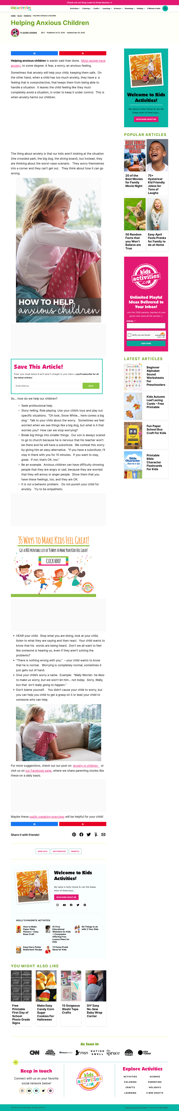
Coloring (86, 8)
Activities (74, 8)
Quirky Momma (30, 33)
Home (13, 16)
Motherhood (59, 851)
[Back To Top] (16, 1062)
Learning (106, 8)
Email (131, 321)
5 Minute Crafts (153, 8)
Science (117, 8)
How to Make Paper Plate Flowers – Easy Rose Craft (30, 930)
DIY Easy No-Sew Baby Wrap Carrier (94, 1011)
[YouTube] (64, 905)
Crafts (96, 8)
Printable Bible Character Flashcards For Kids (154, 462)
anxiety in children (86, 765)
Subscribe (146, 343)
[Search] (165, 8)
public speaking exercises (46, 816)
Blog (20, 16)
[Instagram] (57, 905)
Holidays (155, 1087)
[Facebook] (71, 905)
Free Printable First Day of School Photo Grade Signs (21, 1014)
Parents (27, 16)
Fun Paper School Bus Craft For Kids (156, 429)
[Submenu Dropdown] (79, 8)
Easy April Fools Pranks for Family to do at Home (157, 240)
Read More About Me (66, 897)
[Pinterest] (85, 905)
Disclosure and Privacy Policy (136, 1108)
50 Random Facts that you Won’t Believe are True (133, 241)
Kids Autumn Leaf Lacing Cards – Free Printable (156, 402)
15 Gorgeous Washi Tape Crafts (71, 1009)
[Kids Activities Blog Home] (21, 8)
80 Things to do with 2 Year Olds (90, 927)
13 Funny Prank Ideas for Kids (60, 948)
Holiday (140, 8)
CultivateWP (163, 1108)
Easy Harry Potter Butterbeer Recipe (32, 948)
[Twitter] (78, 905)
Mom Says (42, 851)
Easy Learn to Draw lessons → (97, 2)
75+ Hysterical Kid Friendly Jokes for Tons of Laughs (156, 184)
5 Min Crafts (154, 1093)
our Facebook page (38, 770)
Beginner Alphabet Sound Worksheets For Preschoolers (156, 376)
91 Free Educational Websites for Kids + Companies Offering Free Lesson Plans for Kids (61, 934)
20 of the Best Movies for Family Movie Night (134, 181)
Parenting (129, 8)
